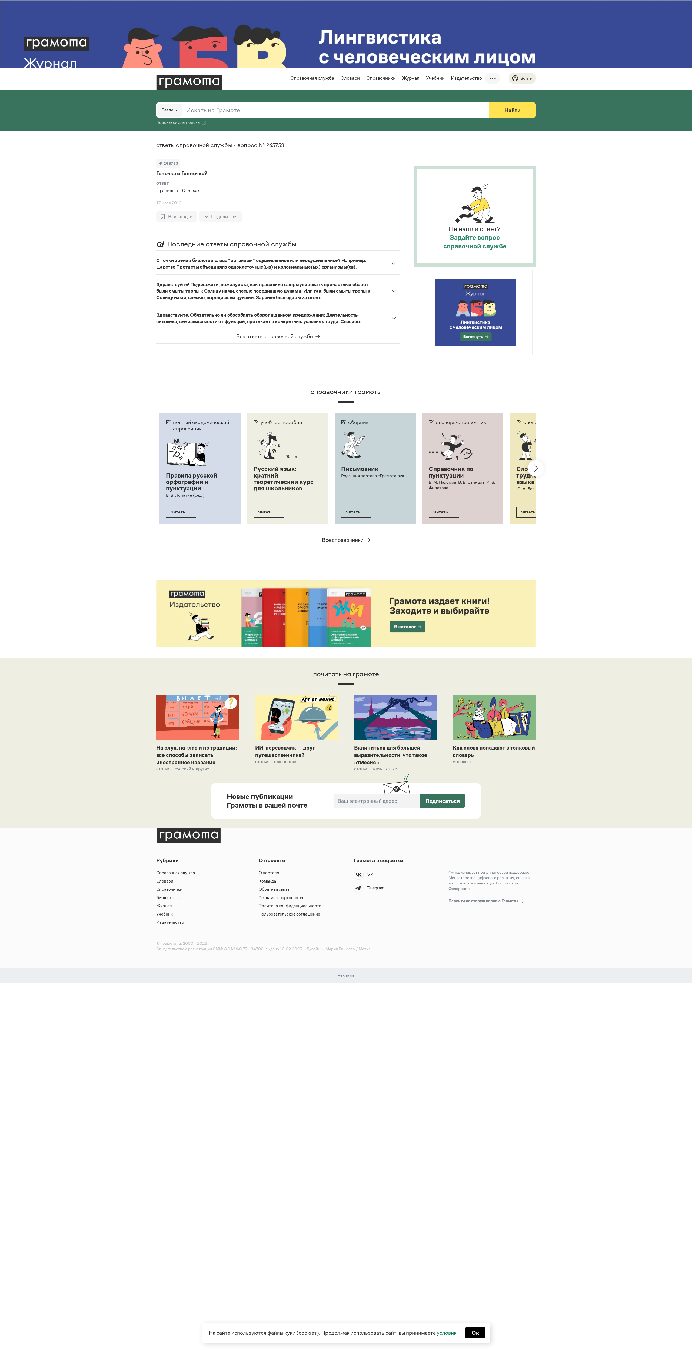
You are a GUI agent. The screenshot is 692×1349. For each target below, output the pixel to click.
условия (447, 1333)
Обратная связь (274, 889)
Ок (475, 1333)
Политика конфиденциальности (290, 905)
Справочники (381, 78)
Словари (350, 78)
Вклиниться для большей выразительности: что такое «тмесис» (390, 755)
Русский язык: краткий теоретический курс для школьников (284, 478)
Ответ (162, 183)
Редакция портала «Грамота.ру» (372, 475)
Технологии (285, 761)
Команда (267, 881)
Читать (178, 512)
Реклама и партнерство (282, 897)
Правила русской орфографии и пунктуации (191, 482)
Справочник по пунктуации (451, 472)
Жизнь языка (384, 768)
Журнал (411, 78)
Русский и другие (192, 768)
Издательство (466, 78)
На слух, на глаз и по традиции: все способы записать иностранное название (196, 755)
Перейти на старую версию (483, 901)
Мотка (365, 948)
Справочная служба (312, 78)
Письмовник (359, 468)
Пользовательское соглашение (289, 914)
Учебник (435, 78)
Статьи (162, 768)
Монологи (462, 761)
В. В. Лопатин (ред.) (185, 495)
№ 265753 (168, 163)
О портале (269, 872)
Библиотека (168, 897)
